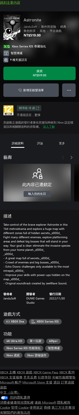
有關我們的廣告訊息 (15, 412)
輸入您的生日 (37, 194)
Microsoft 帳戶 (10, 382)
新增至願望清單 (33, 90)
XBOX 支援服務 (11, 377)
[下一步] (71, 157)
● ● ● (69, 90)
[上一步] (63, 157)
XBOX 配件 (67, 372)
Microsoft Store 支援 (37, 382)
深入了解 (49, 127)
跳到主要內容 (10, 2)
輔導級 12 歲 (27, 108)
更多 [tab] (62, 143)
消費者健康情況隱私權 (17, 402)
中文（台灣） (10, 392)
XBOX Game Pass (45, 372)
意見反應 (30, 377)
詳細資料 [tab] (18, 143)
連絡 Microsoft (45, 402)
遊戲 (3, 387)
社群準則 (44, 377)
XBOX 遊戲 (24, 372)
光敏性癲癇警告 (64, 377)
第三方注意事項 (63, 407)
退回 (56, 382)
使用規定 (36, 407)
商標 (47, 407)
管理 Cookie (20, 407)
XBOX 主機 (8, 372)
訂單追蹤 (67, 382)
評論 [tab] (40, 143)
